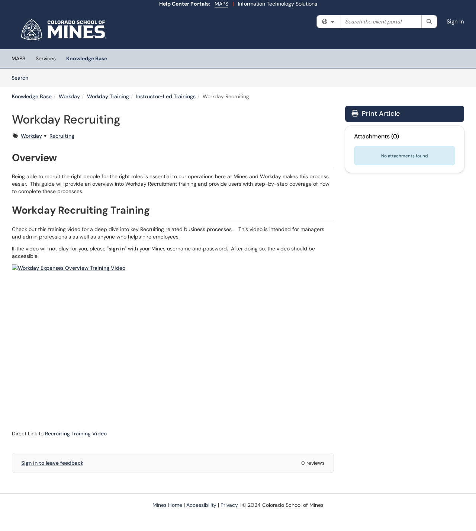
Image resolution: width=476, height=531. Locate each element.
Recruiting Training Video (76, 433)
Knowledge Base (86, 58)
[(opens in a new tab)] (65, 30)
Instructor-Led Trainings (166, 96)
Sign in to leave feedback (52, 463)
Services (46, 58)
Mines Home (167, 505)
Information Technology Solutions (277, 3)
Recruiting (61, 135)
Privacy (229, 505)
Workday (69, 96)
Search (22, 77)
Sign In (455, 21)
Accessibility (201, 505)
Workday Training (108, 96)
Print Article (380, 113)
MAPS (221, 3)
